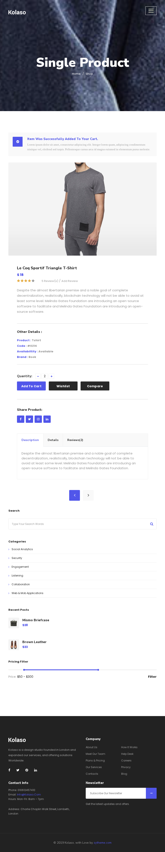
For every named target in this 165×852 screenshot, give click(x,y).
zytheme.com (103, 843)
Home (76, 74)
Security (17, 558)
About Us (91, 747)
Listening (17, 575)
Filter (152, 677)
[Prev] (74, 495)
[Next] (88, 495)
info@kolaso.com (29, 794)
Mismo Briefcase (35, 620)
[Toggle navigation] (151, 10)
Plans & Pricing (95, 760)
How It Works (129, 747)
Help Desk (127, 754)
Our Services (94, 767)
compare (95, 386)
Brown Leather (34, 642)
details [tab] (53, 440)
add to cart (31, 386)
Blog (124, 774)
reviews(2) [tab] (75, 440)
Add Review (69, 281)
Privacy (126, 767)
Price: (12, 676)
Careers (126, 760)
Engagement (20, 567)
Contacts (92, 774)
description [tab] (30, 440)
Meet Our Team (95, 754)
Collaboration (21, 584)
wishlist (63, 386)
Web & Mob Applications (27, 593)
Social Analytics (22, 549)
